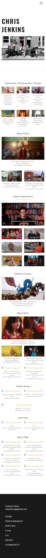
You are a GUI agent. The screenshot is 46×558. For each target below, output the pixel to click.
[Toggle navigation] (41, 3)
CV (7, 535)
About (9, 540)
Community (12, 545)
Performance (14, 521)
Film (8, 530)
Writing (10, 526)
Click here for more (23, 199)
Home (8, 516)
